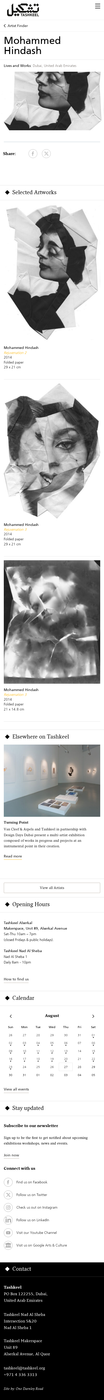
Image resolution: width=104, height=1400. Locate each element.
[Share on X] (46, 153)
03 (24, 1042)
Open (97, 6)
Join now (11, 1155)
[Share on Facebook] (33, 153)
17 (24, 1058)
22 (93, 1058)
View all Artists (52, 888)
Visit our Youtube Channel (36, 1232)
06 (66, 1042)
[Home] (29, 10)
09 (10, 1051)
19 (52, 1058)
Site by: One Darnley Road (23, 1389)
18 (38, 1058)
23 (10, 1066)
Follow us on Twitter (31, 1195)
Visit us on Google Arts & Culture (41, 1245)
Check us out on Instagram (37, 1207)
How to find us (16, 979)
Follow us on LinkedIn (32, 1220)
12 (52, 1051)
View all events (16, 1089)
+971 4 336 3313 (20, 1375)
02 (10, 1042)
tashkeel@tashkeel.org (24, 1368)
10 (24, 1051)
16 (10, 1058)
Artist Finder (18, 26)
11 (38, 1051)
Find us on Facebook (31, 1182)
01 (93, 1035)
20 (66, 1058)
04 (38, 1042)
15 (93, 1051)
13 (66, 1051)
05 (52, 1042)
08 (93, 1042)
